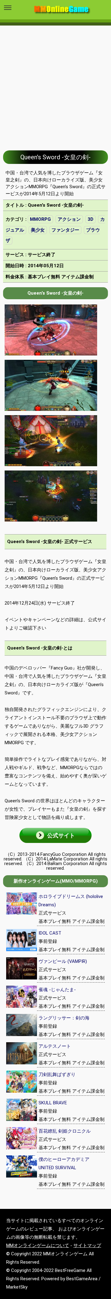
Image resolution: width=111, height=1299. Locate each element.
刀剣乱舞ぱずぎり (57, 1074)
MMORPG (40, 219)
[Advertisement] (55, 83)
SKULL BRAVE (53, 1103)
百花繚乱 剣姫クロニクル (65, 1131)
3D (90, 219)
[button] (55, 835)
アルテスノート (55, 1046)
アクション (69, 219)
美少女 (38, 230)
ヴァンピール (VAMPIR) (63, 961)
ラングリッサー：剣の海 (64, 1018)
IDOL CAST (50, 933)
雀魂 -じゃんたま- (57, 989)
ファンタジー (65, 230)
